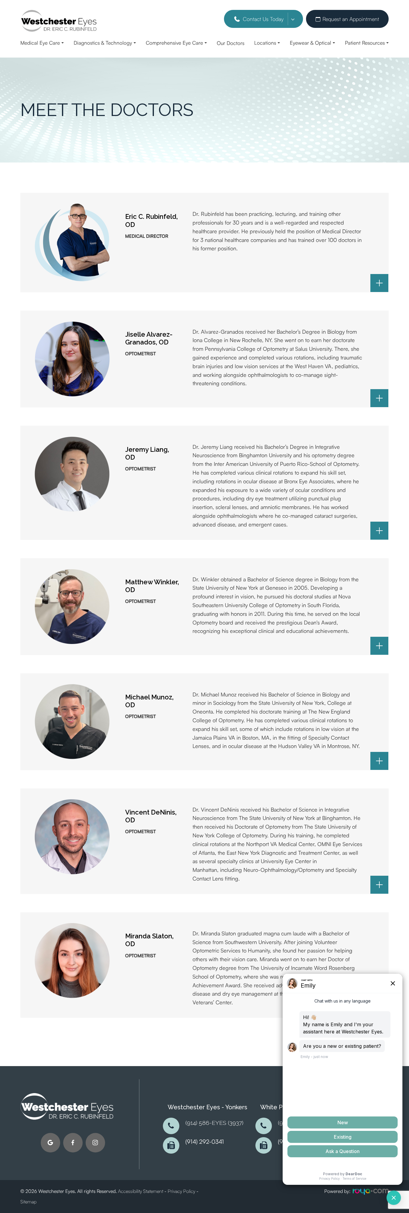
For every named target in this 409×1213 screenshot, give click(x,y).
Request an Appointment (350, 19)
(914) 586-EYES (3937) (214, 1122)
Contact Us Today (263, 19)
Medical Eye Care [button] (40, 43)
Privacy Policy (181, 1191)
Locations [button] (265, 43)
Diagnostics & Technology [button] (103, 43)
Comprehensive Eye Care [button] (174, 43)
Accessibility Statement (140, 1191)
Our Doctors (230, 43)
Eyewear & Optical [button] (310, 43)
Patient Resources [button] (365, 43)
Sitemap (28, 1202)
